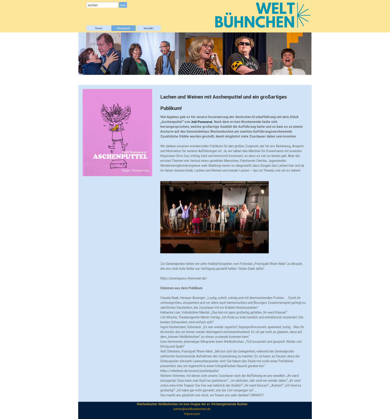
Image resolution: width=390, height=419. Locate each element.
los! (123, 5)
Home (98, 28)
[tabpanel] (234, 131)
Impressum (192, 414)
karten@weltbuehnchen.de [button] (192, 409)
